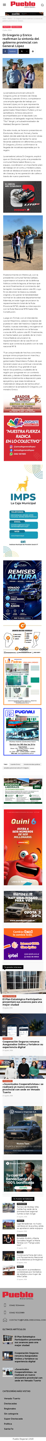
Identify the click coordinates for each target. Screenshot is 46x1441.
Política (10, 18)
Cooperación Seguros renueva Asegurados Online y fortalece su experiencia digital (23, 1044)
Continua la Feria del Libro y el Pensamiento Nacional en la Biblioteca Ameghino (30, 1257)
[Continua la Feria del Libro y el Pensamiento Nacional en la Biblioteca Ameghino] (9, 1256)
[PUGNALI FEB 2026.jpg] (23, 732)
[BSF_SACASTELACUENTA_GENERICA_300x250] (23, 1176)
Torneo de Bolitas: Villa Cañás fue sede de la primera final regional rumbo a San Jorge (28, 1210)
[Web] (23, 944)
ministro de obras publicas (32, 764)
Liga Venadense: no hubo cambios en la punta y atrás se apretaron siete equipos (30, 1225)
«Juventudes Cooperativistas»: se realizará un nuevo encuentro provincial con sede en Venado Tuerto (23, 1088)
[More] (33, 51)
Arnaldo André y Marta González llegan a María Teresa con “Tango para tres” (28, 1241)
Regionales (16, 27)
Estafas (20, 1266)
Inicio (4, 18)
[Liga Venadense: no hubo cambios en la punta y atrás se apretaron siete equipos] (9, 1224)
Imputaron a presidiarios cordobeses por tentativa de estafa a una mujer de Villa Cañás (29, 1273)
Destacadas (7, 1038)
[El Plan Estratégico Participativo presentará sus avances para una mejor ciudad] (23, 982)
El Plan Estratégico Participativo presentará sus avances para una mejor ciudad (22, 1002)
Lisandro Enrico (15, 764)
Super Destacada (9, 996)
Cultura (20, 1252)
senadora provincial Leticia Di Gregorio (16, 768)
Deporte (20, 1220)
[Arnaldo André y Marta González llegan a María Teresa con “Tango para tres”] (9, 1239)
